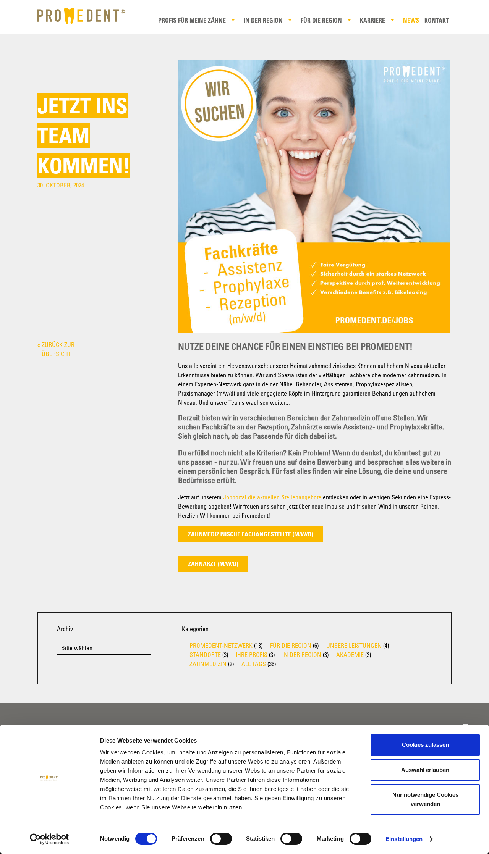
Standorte (205, 655)
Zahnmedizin (208, 664)
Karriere (372, 20)
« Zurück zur (55, 349)
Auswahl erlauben (425, 770)
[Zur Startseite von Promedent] (86, 16)
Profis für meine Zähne (192, 20)
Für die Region (321, 20)
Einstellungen (404, 839)
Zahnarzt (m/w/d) (213, 564)
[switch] (221, 839)
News (411, 20)
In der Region (263, 20)
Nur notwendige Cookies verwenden (425, 799)
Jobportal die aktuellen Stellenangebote (272, 497)
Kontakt (436, 20)
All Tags (253, 664)
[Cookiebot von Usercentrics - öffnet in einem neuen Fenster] (49, 839)
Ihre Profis (251, 655)
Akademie (350, 655)
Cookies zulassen (425, 744)
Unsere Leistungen (354, 645)
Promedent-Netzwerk (221, 645)
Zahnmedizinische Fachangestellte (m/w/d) (250, 534)
